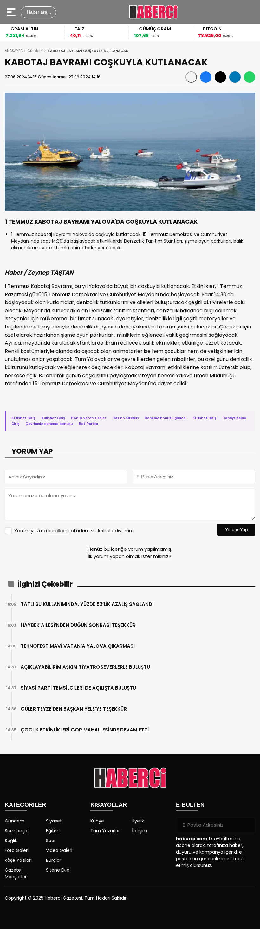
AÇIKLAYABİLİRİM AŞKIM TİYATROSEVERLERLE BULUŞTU (85, 667)
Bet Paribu (88, 423)
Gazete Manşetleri (16, 873)
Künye (97, 821)
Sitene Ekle (57, 870)
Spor (51, 840)
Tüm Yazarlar (105, 831)
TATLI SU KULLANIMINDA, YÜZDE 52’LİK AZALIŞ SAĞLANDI (87, 604)
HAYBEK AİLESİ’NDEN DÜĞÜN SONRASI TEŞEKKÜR (78, 625)
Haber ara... (38, 12)
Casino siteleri (125, 418)
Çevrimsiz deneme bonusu (49, 423)
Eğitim (53, 831)
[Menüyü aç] (12, 12)
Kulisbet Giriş (23, 418)
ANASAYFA (14, 50)
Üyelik (138, 821)
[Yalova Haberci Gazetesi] (153, 12)
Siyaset (54, 821)
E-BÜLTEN (190, 805)
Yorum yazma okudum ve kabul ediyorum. (74, 530)
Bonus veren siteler (88, 418)
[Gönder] (248, 825)
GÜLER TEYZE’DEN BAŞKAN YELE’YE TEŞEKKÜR (74, 708)
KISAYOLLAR (108, 805)
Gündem (35, 50)
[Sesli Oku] (191, 77)
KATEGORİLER (25, 805)
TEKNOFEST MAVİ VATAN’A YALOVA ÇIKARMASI (78, 646)
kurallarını (58, 530)
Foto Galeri (17, 850)
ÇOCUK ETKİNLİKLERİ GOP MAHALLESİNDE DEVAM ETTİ (85, 729)
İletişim (139, 831)
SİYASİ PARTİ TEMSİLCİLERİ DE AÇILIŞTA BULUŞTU (78, 688)
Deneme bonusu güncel (165, 418)
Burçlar (53, 860)
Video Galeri (59, 850)
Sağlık (11, 840)
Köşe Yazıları (18, 860)
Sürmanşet (17, 831)
